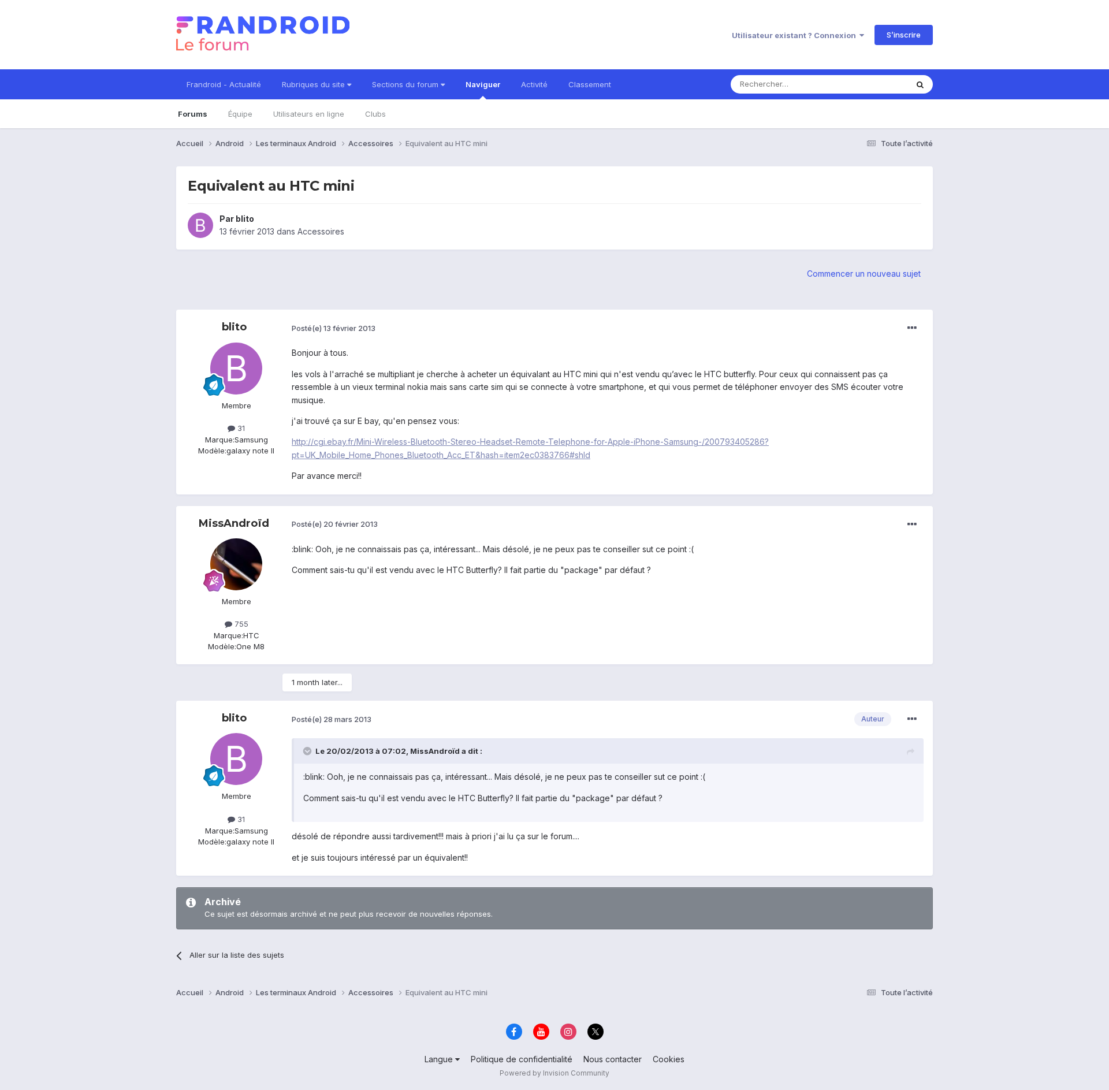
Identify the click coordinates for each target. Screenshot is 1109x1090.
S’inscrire (904, 34)
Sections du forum (406, 84)
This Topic (873, 84)
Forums (192, 113)
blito (245, 219)
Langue (440, 1059)
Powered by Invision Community (554, 1073)
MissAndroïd (234, 523)
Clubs (375, 113)
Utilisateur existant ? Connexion (795, 35)
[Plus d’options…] (912, 328)
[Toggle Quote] (308, 751)
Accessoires (320, 231)
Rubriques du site (314, 84)
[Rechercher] (920, 84)
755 (240, 623)
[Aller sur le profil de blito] (200, 225)
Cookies (668, 1059)
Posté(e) (333, 328)
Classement (589, 84)
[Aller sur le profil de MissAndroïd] (236, 564)
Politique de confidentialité (521, 1059)
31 (240, 428)
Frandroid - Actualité (224, 84)
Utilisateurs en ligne (308, 113)
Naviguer (483, 84)
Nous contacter (612, 1059)
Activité (534, 84)
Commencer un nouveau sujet (864, 273)
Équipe (240, 113)
